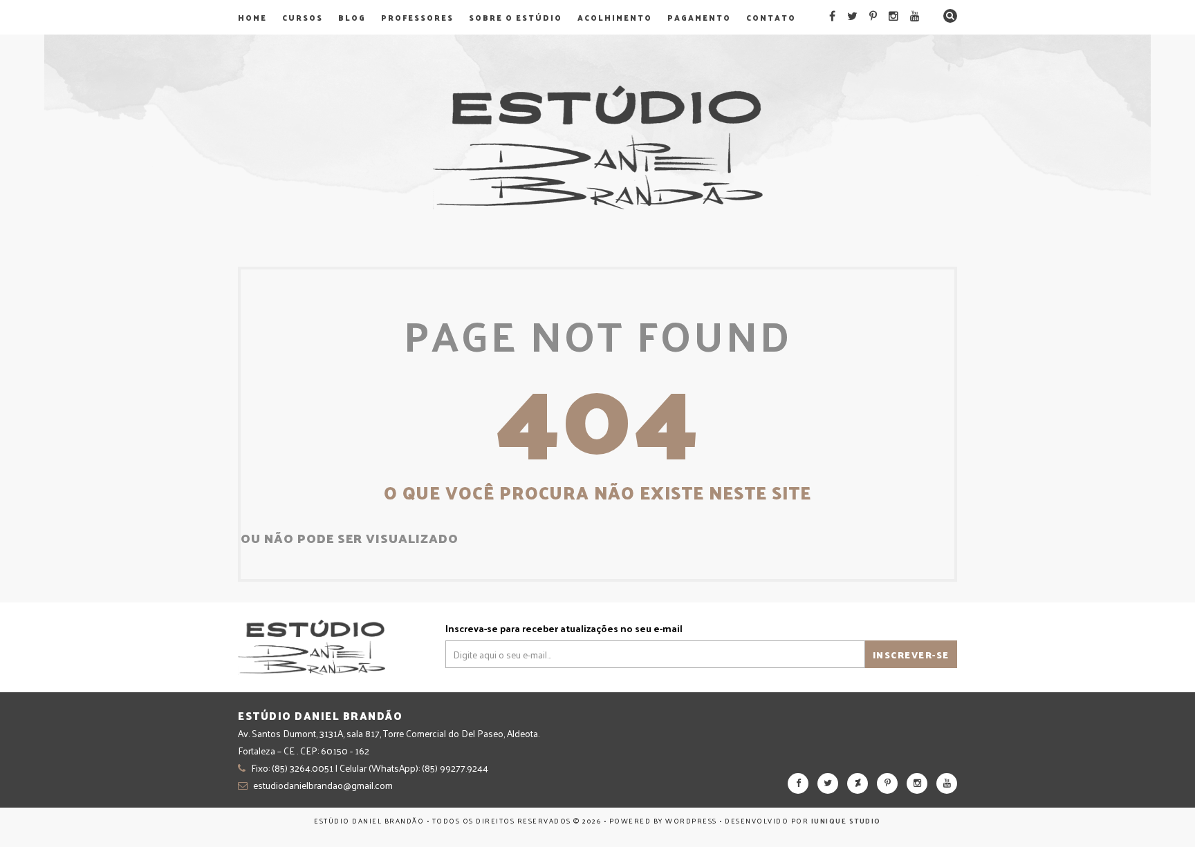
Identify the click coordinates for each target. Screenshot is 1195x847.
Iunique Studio (846, 821)
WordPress (691, 821)
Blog (352, 17)
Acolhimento (614, 17)
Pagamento (699, 17)
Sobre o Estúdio (515, 17)
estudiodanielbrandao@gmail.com (323, 785)
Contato (771, 17)
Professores (417, 17)
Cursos (302, 17)
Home (252, 17)
